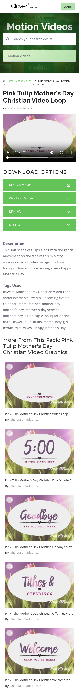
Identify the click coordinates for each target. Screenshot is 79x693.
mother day (51, 304)
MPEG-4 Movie (20, 185)
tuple (39, 316)
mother (34, 304)
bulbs (37, 322)
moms (48, 322)
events (35, 298)
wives (27, 328)
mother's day (13, 309)
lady (58, 322)
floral (7, 322)
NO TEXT (15, 225)
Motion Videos (23, 80)
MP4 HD (15, 211)
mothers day (13, 316)
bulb (27, 322)
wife (18, 328)
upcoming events (56, 298)
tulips (29, 316)
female (8, 328)
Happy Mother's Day (49, 328)
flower (18, 322)
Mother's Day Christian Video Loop (43, 292)
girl (65, 322)
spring (65, 316)
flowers (8, 292)
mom (22, 304)
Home (9, 80)
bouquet (51, 316)
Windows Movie (21, 198)
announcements (16, 298)
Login (67, 6)
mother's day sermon (43, 309)
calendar (10, 304)
